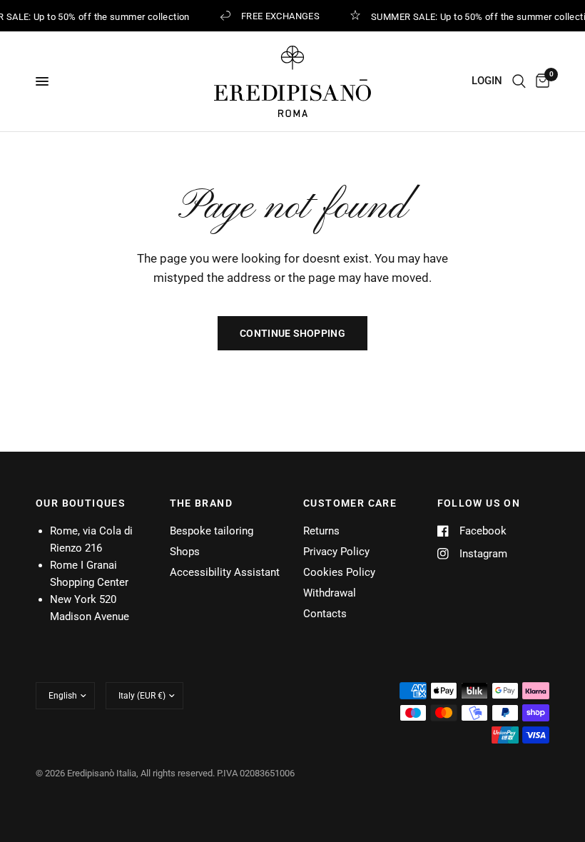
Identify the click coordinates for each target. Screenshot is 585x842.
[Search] (519, 81)
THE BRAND (201, 503)
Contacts (325, 613)
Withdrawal (329, 593)
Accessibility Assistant (225, 572)
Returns (321, 530)
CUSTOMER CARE (350, 503)
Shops (185, 551)
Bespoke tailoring (211, 530)
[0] (540, 81)
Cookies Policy (339, 572)
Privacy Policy (336, 551)
